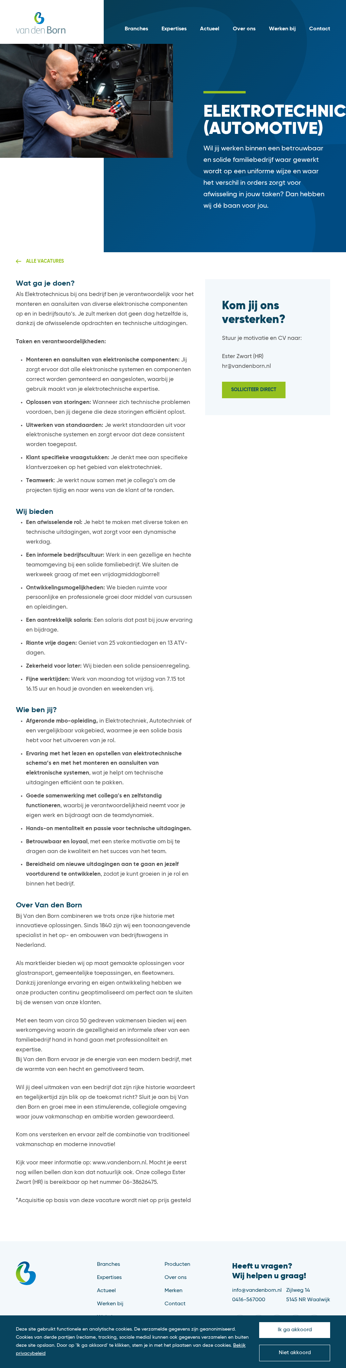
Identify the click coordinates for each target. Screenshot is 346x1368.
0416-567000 (248, 1300)
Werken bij (282, 29)
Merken (173, 1290)
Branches (136, 29)
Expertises (174, 29)
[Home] (41, 23)
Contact (319, 29)
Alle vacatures (45, 261)
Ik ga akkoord (295, 1330)
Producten (177, 1264)
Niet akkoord (295, 1353)
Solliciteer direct (253, 389)
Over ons (244, 29)
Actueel (209, 29)
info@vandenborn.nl (257, 1290)
